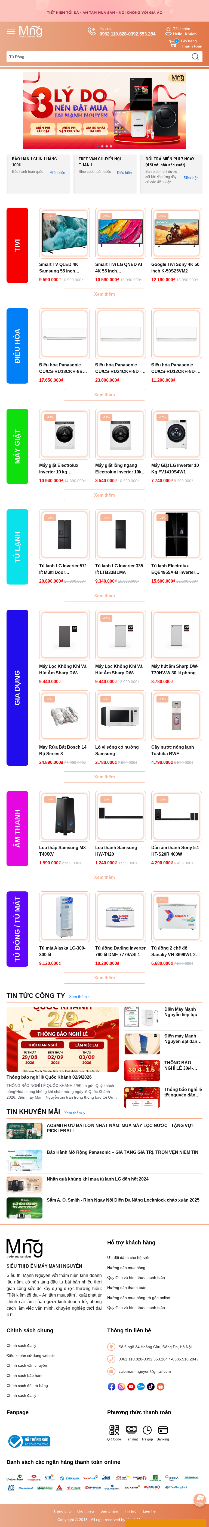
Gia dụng (17, 687)
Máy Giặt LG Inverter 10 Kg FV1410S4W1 (175, 468)
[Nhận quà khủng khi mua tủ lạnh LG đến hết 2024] (24, 1186)
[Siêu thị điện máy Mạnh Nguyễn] (104, 10)
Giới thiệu (85, 1511)
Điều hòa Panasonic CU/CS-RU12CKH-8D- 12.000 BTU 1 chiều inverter (173, 369)
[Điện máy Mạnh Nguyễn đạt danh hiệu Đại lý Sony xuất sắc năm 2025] (142, 1043)
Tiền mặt (131, 1439)
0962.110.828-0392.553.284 (144, 1359)
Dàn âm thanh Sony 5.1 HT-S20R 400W (175, 850)
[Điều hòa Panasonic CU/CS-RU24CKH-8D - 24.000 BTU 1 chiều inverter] (120, 333)
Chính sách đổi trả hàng (27, 1385)
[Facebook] (111, 1386)
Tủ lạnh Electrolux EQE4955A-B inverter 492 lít (173, 570)
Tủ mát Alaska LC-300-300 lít (62, 951)
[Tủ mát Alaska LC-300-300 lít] (64, 916)
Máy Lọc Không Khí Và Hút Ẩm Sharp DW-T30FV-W (119, 670)
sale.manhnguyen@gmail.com (145, 1371)
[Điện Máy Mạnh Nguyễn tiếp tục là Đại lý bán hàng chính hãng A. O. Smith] (142, 1017)
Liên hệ (149, 1511)
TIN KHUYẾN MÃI (33, 1111)
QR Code (114, 1439)
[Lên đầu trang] (200, 1485)
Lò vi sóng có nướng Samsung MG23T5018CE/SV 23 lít (119, 751)
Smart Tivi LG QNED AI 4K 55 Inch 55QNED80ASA (118, 268)
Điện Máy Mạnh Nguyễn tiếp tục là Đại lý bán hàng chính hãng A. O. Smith (183, 1012)
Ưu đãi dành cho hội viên (128, 1257)
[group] (104, 110)
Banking (163, 1439)
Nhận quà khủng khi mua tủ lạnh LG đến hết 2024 (98, 1179)
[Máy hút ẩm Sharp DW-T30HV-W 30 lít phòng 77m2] (176, 635)
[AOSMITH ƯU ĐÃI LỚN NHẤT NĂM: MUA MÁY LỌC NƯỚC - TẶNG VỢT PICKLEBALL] (24, 1133)
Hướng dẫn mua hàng (126, 1267)
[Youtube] (131, 1386)
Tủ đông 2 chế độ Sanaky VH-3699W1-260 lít (176, 952)
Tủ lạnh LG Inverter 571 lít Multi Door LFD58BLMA (63, 570)
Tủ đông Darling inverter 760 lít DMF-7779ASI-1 (120, 951)
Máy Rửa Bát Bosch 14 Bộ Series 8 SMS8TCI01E (63, 751)
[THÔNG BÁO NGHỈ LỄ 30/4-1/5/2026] (142, 1070)
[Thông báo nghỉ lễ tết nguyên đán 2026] (142, 1097)
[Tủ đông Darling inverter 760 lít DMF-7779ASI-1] (120, 916)
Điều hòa (17, 345)
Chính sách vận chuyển (27, 1365)
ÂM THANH (17, 829)
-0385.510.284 (184, 1359)
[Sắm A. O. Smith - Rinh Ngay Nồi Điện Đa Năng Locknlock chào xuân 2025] (24, 1207)
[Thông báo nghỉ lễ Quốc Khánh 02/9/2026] (63, 1039)
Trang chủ (62, 1511)
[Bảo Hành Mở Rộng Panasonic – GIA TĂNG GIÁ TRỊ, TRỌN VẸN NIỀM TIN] (24, 1160)
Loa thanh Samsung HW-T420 (116, 850)
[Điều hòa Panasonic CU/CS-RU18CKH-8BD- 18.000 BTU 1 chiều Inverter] (64, 333)
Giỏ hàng (189, 43)
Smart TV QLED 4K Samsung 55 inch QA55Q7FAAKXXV (58, 268)
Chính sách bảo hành (25, 1375)
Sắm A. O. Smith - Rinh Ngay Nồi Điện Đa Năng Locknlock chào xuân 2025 (123, 1200)
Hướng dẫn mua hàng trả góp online (138, 1297)
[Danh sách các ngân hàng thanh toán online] (104, 1482)
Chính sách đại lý (21, 1345)
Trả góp (147, 1439)
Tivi (17, 245)
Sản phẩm (109, 1511)
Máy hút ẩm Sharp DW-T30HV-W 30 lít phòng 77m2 (174, 670)
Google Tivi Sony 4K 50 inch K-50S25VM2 (175, 267)
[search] (195, 56)
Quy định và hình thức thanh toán (136, 1277)
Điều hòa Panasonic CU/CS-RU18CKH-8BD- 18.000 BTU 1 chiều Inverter (63, 369)
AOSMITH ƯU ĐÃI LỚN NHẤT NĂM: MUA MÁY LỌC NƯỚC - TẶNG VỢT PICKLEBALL (120, 1128)
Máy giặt (17, 446)
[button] (98, 146)
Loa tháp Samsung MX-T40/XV (63, 850)
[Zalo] (141, 1386)
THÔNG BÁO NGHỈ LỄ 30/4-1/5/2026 (178, 1065)
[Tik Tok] (150, 1386)
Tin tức (130, 1511)
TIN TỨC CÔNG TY (36, 995)
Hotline (127, 31)
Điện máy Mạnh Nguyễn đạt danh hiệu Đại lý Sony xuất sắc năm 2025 (182, 1039)
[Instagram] (121, 1386)
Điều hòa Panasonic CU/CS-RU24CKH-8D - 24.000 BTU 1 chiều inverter (118, 369)
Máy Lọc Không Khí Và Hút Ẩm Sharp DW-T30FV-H (63, 670)
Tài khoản (185, 31)
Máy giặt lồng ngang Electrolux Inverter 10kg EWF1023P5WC (119, 469)
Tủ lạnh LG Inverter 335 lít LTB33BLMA (119, 569)
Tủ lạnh (17, 546)
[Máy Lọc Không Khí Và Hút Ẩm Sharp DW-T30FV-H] (64, 635)
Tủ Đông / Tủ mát (17, 929)
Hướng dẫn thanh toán (126, 1287)
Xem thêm (104, 294)
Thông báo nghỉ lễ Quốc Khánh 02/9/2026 (49, 1077)
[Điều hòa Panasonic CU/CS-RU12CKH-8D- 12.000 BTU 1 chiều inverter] (176, 333)
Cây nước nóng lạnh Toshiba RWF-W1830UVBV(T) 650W (173, 751)
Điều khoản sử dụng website (31, 1355)
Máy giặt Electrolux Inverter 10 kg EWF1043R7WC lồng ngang (60, 469)
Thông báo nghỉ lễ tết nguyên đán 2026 (183, 1092)
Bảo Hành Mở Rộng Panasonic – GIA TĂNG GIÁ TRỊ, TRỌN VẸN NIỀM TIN (122, 1152)
